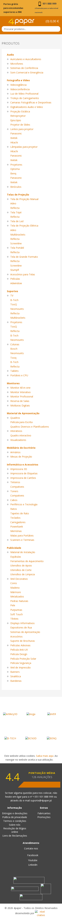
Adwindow (16, 283)
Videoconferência (20, 89)
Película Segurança (20, 663)
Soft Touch (16, 614)
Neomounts (17, 308)
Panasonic (16, 133)
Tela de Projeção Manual (24, 199)
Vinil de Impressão (20, 667)
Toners (14, 491)
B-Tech (14, 300)
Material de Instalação (22, 552)
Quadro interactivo (20, 435)
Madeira (14, 587)
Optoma (15, 169)
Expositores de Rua (21, 627)
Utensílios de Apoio (21, 565)
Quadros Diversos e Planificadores (29, 426)
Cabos (13, 500)
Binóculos (15, 186)
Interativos (16, 431)
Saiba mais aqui (44, 755)
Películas (15, 278)
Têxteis (14, 618)
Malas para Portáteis (22, 535)
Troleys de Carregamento (24, 98)
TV (11, 295)
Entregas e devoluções (14, 813)
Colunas (14, 344)
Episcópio (15, 120)
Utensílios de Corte (21, 570)
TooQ (13, 304)
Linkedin (32, 864)
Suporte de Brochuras (22, 640)
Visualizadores (18, 440)
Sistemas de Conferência (24, 68)
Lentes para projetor (21, 129)
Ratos (13, 508)
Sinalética (15, 676)
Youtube (32, 860)
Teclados (15, 517)
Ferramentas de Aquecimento (27, 561)
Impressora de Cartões (23, 478)
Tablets (14, 370)
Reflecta (14, 208)
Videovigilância (18, 84)
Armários (15, 452)
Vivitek (13, 138)
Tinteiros (15, 482)
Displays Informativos (22, 623)
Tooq (13, 357)
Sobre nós (14, 824)
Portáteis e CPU (19, 375)
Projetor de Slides (20, 124)
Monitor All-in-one (20, 387)
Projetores (16, 164)
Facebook (32, 855)
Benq (13, 173)
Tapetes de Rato (19, 513)
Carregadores (17, 522)
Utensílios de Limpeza (22, 574)
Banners (15, 671)
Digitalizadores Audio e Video (26, 107)
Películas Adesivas (20, 645)
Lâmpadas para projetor (24, 146)
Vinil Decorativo (19, 578)
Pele (12, 605)
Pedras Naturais (19, 601)
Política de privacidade (14, 817)
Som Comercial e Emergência (26, 72)
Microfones (16, 63)
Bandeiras (16, 680)
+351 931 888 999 (43, 796)
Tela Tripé (16, 212)
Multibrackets (17, 234)
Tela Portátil (17, 247)
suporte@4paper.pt (41, 800)
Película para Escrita (21, 422)
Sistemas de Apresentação (25, 632)
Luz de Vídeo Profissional (24, 93)
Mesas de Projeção (21, 456)
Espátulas (15, 556)
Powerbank (16, 526)
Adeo (13, 203)
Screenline (16, 243)
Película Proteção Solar (23, 658)
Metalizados (17, 596)
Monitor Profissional (21, 396)
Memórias (16, 531)
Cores (13, 583)
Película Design (18, 654)
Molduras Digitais (20, 405)
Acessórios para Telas (22, 274)
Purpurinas (16, 609)
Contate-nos (31, 848)
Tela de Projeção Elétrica (24, 225)
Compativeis (17, 486)
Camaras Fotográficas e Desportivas (30, 102)
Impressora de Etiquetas (24, 473)
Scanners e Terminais (22, 539)
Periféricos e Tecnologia (23, 504)
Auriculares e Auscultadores (25, 59)
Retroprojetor (18, 115)
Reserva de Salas (19, 401)
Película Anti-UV (19, 649)
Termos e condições (14, 821)
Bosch (13, 348)
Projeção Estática (20, 111)
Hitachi (14, 142)
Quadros (15, 417)
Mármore (15, 592)
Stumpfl (14, 270)
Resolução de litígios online (14, 830)
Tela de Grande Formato (24, 256)
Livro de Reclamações (14, 835)
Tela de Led (16, 221)
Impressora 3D (18, 469)
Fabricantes (44, 813)
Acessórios (16, 636)
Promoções (43, 817)
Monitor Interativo (20, 392)
